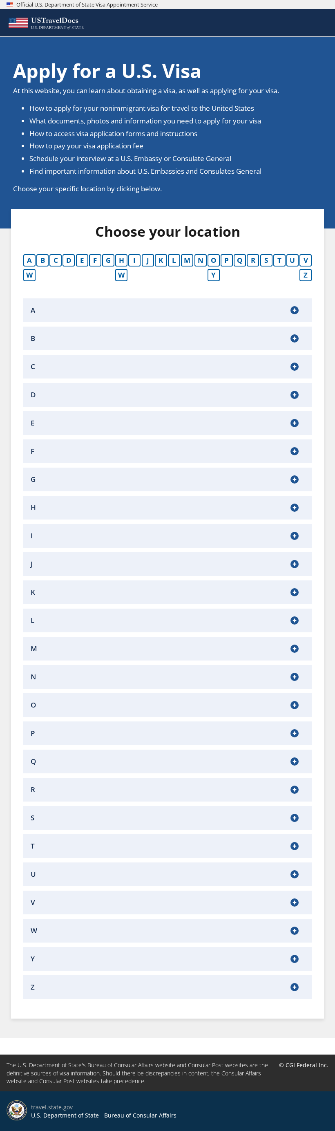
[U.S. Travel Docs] (45, 23)
